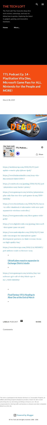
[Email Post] (21, 322)
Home (5, 27)
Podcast (14, 322)
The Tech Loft (14, 6)
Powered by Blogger (25, 415)
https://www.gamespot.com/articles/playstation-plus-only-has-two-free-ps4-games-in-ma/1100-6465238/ (23, 195)
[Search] (36, 4)
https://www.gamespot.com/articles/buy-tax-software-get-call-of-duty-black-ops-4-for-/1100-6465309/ (22, 276)
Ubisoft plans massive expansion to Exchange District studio (23, 262)
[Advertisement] (23, 46)
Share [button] (38, 322)
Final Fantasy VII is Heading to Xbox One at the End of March (21, 296)
